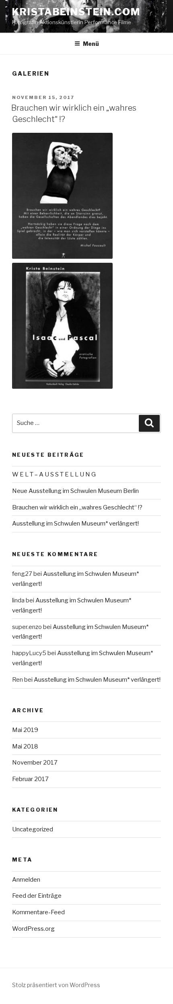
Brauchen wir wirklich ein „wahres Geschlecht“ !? (77, 507)
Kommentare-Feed (38, 912)
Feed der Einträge (37, 895)
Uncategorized (32, 829)
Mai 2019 (25, 730)
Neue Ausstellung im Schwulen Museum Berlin (75, 491)
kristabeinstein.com (76, 12)
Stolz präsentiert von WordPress (56, 984)
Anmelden (26, 879)
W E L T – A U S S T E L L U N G (54, 474)
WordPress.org (33, 928)
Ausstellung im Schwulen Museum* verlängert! (75, 523)
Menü (91, 43)
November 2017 (35, 762)
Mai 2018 (25, 746)
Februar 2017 (30, 779)
